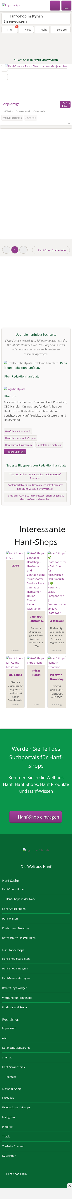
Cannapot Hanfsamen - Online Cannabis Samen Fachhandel (36, 619)
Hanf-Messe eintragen (16, 978)
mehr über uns (16, 451)
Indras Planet (36, 673)
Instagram (8, 1117)
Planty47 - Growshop (57, 677)
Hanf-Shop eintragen (38, 817)
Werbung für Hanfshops (17, 997)
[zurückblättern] (9, 82)
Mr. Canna (15, 675)
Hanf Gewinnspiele (14, 1067)
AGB (4, 1038)
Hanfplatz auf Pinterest (49, 445)
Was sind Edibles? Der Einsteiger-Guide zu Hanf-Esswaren (35, 476)
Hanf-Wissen (10, 918)
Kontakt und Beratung (16, 928)
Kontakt (11, 1077)
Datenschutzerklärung (16, 1047)
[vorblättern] (63, 82)
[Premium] (64, 526)
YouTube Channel (13, 1146)
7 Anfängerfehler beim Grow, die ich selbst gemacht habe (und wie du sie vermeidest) (35, 486)
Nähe (43, 29)
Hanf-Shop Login (16, 1174)
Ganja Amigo (10, 104)
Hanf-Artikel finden (14, 908)
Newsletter (9, 1156)
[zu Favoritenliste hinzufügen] (4, 68)
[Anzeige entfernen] (69, 1185)
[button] (6, 249)
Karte (27, 29)
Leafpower (56, 621)
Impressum (9, 1028)
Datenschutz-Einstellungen (19, 938)
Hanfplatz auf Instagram (18, 445)
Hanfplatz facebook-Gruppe (20, 438)
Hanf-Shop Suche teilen (52, 250)
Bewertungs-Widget (14, 988)
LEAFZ (15, 565)
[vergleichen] (4, 77)
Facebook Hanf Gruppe (16, 1107)
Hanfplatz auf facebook (18, 431)
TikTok (6, 1136)
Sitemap (7, 1057)
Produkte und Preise (14, 1007)
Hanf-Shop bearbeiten (16, 958)
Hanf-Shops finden (13, 889)
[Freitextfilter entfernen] (55, 5)
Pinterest (7, 1126)
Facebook (8, 1097)
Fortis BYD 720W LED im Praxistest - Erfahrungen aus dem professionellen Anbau (35, 497)
